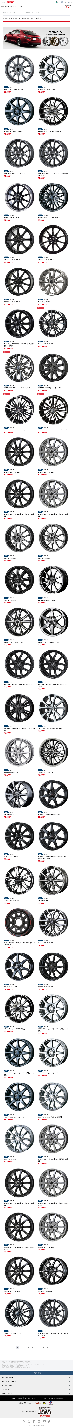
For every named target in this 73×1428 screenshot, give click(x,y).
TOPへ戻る (37, 1373)
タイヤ (2, 6)
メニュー (12, 6)
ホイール (7, 6)
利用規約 (20, 1398)
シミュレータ (18, 6)
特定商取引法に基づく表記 (55, 1398)
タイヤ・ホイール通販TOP (9, 12)
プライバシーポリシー (30, 1398)
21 (51, 1347)
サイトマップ (42, 1398)
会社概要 (13, 1398)
